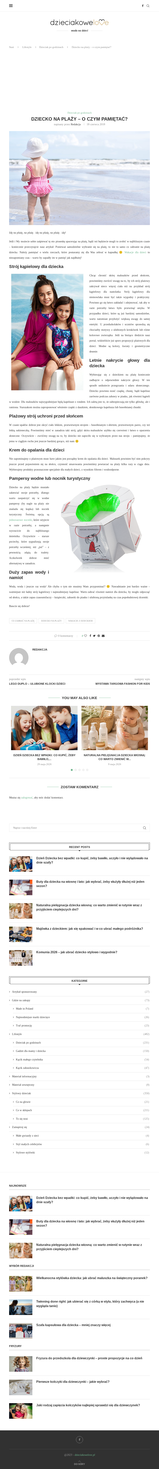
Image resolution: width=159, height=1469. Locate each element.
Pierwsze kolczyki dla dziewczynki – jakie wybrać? (73, 1381)
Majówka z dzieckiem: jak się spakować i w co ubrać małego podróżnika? (89, 928)
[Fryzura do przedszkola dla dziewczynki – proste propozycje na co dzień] (20, 1364)
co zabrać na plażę (23, 621)
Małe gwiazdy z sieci (82, 1135)
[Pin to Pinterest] (99, 636)
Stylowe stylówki (82, 1152)
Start (11, 47)
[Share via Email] (103, 636)
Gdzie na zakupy (80, 1000)
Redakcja (76, 124)
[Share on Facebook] (90, 636)
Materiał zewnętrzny (80, 1084)
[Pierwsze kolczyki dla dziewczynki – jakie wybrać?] (20, 1387)
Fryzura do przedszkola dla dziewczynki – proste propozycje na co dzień (89, 1358)
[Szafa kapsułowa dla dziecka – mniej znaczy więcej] (20, 1331)
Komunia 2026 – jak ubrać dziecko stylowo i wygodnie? (76, 952)
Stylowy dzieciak (80, 1093)
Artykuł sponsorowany (80, 991)
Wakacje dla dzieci (135, 252)
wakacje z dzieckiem (80, 621)
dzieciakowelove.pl (85, 1454)
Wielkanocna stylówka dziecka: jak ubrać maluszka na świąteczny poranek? (92, 1278)
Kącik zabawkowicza (82, 1067)
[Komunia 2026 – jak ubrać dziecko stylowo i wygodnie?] (20, 958)
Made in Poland (82, 1008)
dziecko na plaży (51, 621)
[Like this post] (85, 636)
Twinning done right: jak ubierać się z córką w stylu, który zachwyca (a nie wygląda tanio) (90, 1303)
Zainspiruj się (80, 1127)
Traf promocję (82, 1025)
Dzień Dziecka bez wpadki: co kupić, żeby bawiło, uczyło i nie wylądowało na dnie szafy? (92, 860)
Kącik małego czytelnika (82, 1059)
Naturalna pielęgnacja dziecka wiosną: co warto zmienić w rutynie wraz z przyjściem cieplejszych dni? (89, 907)
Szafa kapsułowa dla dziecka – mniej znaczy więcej (73, 1325)
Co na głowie (82, 1101)
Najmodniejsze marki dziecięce (82, 1017)
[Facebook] (142, 5)
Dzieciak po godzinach (51, 47)
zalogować (27, 797)
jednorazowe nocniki (20, 519)
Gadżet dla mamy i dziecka (82, 1051)
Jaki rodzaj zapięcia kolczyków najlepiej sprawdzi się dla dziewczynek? (88, 1405)
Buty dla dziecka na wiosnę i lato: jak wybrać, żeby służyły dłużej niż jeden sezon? (90, 884)
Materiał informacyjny (80, 1076)
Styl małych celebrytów (82, 1144)
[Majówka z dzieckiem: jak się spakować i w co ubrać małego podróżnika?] (20, 934)
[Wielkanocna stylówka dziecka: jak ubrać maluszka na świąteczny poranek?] (20, 1284)
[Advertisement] (79, 80)
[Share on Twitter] (94, 636)
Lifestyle (27, 47)
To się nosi (82, 1118)
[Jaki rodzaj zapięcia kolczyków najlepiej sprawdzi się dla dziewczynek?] (20, 1411)
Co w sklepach (82, 1110)
